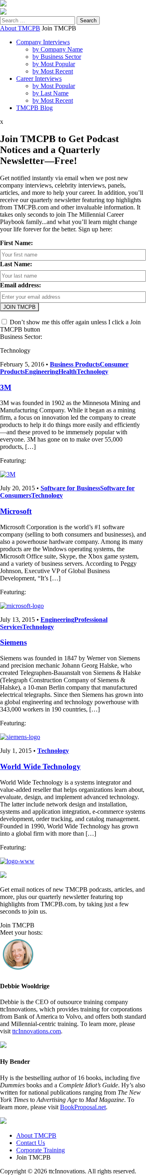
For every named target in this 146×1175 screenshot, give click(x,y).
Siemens (13, 642)
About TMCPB (20, 28)
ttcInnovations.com (36, 1031)
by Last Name (50, 93)
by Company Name (57, 49)
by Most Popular (53, 63)
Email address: (20, 285)
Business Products (75, 364)
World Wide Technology (40, 766)
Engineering (41, 371)
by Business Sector (56, 56)
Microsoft (16, 511)
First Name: (16, 242)
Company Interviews (43, 42)
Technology (92, 371)
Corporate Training (40, 1150)
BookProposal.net (83, 1107)
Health (67, 371)
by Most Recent (52, 71)
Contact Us (30, 1142)
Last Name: (16, 264)
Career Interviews (39, 78)
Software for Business (70, 488)
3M (5, 387)
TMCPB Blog (34, 107)
